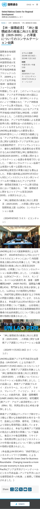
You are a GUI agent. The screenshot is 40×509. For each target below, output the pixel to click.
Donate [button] (21, 504)
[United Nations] (10, 4)
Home (3, 23)
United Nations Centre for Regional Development (17, 13)
